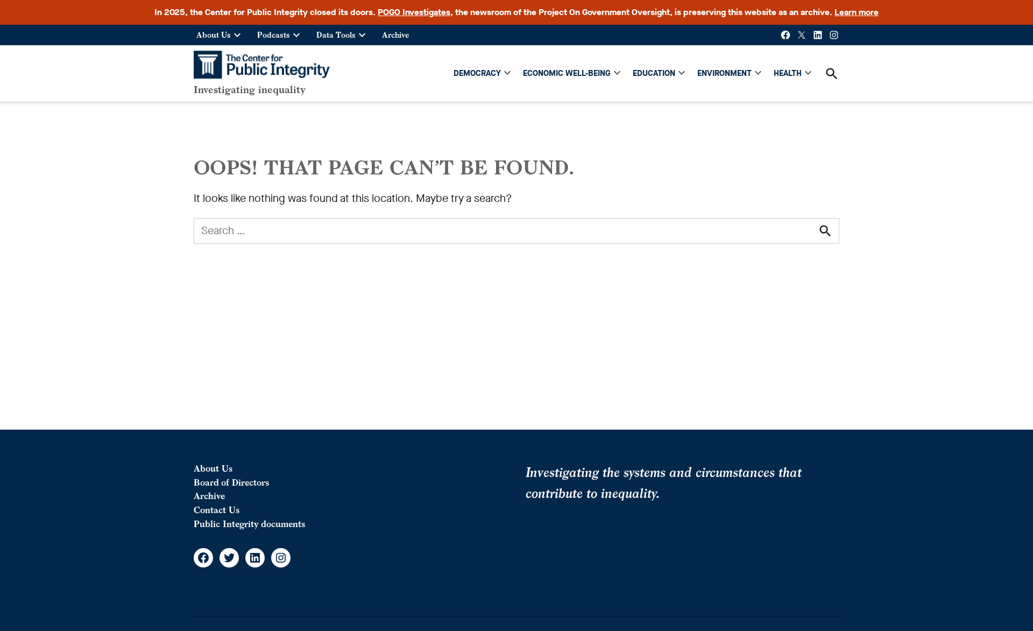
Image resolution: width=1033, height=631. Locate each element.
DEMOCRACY (477, 73)
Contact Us (216, 509)
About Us (213, 34)
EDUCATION (654, 73)
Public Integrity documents (249, 523)
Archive (395, 34)
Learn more (856, 12)
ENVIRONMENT (724, 73)
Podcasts (273, 34)
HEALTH (788, 73)
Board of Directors (231, 482)
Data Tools (336, 34)
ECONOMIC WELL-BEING (567, 73)
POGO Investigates (414, 12)
